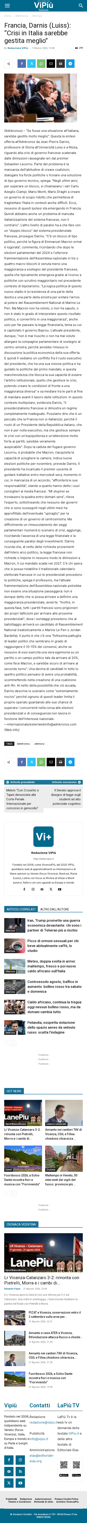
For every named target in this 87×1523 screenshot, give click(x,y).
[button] (7, 5)
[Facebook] (22, 63)
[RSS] (20, 1471)
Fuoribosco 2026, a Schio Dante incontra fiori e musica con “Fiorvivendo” (22, 1180)
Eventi (8, 1170)
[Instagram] (34, 889)
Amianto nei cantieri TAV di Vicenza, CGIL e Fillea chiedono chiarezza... (63, 1134)
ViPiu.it (73, 1433)
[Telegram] (70, 63)
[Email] (51, 63)
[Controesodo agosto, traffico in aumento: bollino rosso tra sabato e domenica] (14, 986)
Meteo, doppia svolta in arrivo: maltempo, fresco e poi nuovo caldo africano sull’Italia (51, 966)
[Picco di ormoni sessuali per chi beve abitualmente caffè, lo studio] (14, 946)
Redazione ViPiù (18, 48)
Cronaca (50, 1170)
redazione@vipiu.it (43, 1422)
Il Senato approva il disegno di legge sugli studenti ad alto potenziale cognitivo (66, 797)
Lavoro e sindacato (56, 1124)
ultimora (39, 743)
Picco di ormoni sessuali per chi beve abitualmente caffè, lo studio (53, 946)
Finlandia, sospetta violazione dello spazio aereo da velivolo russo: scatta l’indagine (51, 1027)
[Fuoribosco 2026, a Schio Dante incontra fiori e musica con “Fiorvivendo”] (23, 1159)
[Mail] (43, 889)
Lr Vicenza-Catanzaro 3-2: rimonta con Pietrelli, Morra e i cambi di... (22, 1134)
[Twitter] (31, 63)
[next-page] (13, 1043)
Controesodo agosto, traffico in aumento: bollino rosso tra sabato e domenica (54, 987)
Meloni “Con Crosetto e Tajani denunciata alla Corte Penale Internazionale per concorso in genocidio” (22, 799)
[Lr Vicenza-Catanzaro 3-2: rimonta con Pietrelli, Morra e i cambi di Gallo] (23, 1113)
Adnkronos (21, 15)
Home (7, 15)
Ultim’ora (37, 15)
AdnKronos (23, 743)
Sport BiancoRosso (15, 1124)
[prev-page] (7, 1043)
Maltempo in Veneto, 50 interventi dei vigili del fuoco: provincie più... (61, 1180)
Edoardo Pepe (12, 1288)
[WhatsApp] (41, 63)
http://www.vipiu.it (43, 858)
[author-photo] (43, 847)
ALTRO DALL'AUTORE (54, 909)
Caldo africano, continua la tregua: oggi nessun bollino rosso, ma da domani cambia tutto (54, 1007)
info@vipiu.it (39, 1439)
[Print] (60, 63)
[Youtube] (61, 889)
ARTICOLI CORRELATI (21, 909)
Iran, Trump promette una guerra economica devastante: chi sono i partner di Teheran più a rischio (54, 925)
